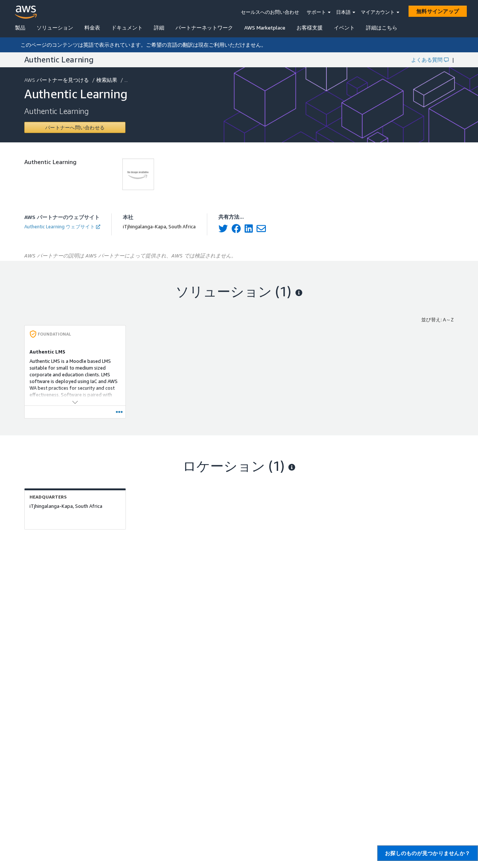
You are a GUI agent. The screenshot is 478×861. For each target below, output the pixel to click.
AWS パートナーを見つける (56, 80)
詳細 (159, 27)
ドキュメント (127, 27)
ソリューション (55, 27)
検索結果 (106, 80)
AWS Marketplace (264, 27)
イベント (344, 27)
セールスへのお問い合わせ (270, 12)
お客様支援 (310, 27)
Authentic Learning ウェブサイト (59, 226)
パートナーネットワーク (204, 27)
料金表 (92, 27)
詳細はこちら (381, 27)
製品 (20, 27)
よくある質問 (427, 59)
